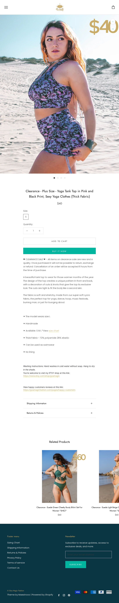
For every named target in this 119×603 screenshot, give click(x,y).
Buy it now (59, 251)
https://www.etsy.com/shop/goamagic (41, 376)
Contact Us (13, 567)
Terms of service (16, 562)
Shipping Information (36, 403)
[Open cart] (113, 7)
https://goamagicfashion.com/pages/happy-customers (49, 390)
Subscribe (76, 564)
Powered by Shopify (42, 594)
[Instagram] (64, 595)
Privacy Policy (14, 557)
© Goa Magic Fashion (15, 590)
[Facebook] (59, 595)
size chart (54, 330)
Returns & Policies (35, 413)
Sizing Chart (13, 542)
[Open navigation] (6, 7)
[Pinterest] (69, 595)
